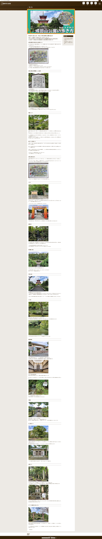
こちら (39, 152)
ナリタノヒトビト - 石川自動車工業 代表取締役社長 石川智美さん (68, 39)
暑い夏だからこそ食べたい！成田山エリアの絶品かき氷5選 (68, 42)
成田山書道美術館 (33, 374)
